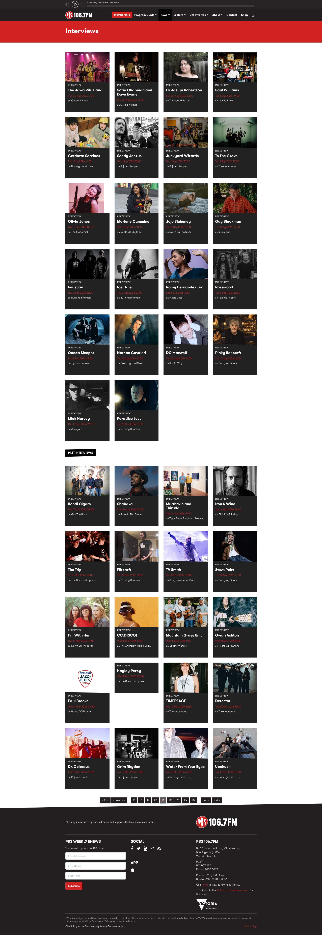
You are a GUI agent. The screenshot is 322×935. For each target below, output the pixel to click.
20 (155, 800)
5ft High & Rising (228, 514)
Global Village (79, 100)
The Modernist (79, 232)
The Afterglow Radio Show (135, 646)
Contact (231, 15)
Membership (122, 15)
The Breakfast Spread (83, 580)
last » (217, 800)
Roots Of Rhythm (130, 232)
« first (105, 800)
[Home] (80, 15)
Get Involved (198, 15)
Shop (244, 15)
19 (148, 800)
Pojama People (129, 166)
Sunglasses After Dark (182, 580)
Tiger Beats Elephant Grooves (186, 518)
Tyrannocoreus (227, 166)
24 (185, 800)
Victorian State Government (233, 890)
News (164, 15)
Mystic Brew (226, 100)
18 (141, 800)
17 (134, 800)
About (216, 15)
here (205, 885)
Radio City (175, 363)
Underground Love (82, 166)
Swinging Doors (228, 363)
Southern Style (178, 646)
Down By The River (180, 232)
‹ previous (119, 800)
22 (170, 800)
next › (206, 800)
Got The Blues (79, 514)
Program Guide (144, 15)
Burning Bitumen (81, 298)
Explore (179, 15)
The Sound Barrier (180, 100)
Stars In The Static (131, 514)
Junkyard (224, 232)
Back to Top (251, 926)
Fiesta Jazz (175, 298)
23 (177, 800)
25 (193, 800)
